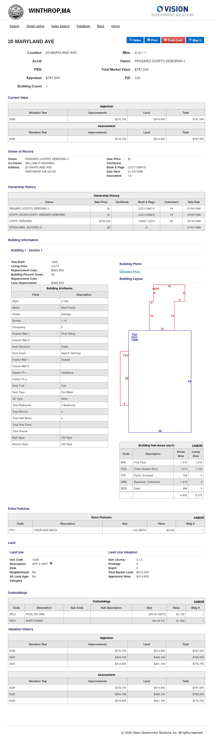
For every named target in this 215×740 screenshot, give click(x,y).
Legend (197, 445)
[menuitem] (14, 25)
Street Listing (35, 26)
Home (115, 26)
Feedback (83, 26)
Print (154, 40)
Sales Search (60, 26)
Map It (196, 40)
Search (15, 26)
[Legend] (51, 563)
